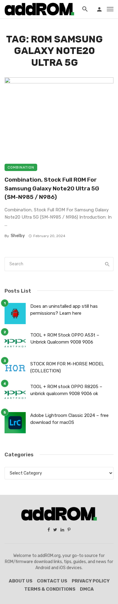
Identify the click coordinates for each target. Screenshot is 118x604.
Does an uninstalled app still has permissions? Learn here (64, 310)
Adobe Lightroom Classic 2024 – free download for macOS (69, 419)
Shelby (18, 235)
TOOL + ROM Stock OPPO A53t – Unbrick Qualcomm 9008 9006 (64, 338)
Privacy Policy (91, 581)
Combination (21, 167)
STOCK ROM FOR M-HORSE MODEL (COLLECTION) (67, 367)
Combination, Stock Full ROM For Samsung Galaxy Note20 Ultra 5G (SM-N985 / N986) (52, 188)
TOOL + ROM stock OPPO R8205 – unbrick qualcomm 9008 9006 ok (66, 390)
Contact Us (52, 581)
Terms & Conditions (49, 589)
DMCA (87, 589)
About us (20, 581)
